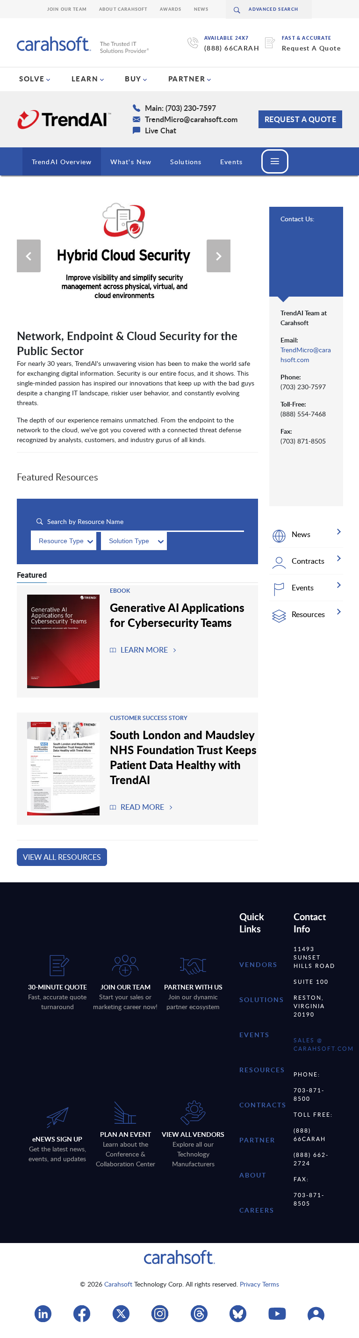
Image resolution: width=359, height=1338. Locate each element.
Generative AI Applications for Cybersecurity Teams (177, 614)
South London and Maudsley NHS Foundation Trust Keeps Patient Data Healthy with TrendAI (183, 757)
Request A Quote (311, 48)
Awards (171, 9)
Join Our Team (67, 9)
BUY (133, 78)
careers (256, 1210)
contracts (263, 1104)
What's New (130, 161)
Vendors (258, 964)
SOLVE (32, 78)
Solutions (185, 161)
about (252, 1175)
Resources (262, 1069)
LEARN (85, 78)
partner (257, 1139)
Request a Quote (301, 119)
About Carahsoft (123, 9)
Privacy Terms (259, 1284)
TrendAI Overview (62, 161)
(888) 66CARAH (231, 48)
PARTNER (187, 78)
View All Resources (62, 857)
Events (231, 161)
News (201, 9)
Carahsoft (118, 1284)
